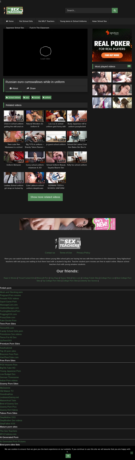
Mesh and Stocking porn (11, 292)
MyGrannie (5, 388)
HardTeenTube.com (9, 357)
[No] (131, 453)
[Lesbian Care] (101, 90)
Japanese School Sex (15, 28)
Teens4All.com (7, 328)
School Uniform (14, 97)
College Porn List (108, 278)
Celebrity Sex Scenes (89, 281)
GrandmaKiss (6, 394)
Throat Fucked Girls (26, 278)
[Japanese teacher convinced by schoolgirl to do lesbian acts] (122, 102)
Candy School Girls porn (11, 331)
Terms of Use (66, 253)
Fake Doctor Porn (8, 320)
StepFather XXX (7, 424)
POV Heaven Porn (8, 365)
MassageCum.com (9, 305)
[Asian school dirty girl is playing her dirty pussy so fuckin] (101, 102)
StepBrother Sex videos (11, 420)
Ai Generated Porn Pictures (13, 441)
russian (37, 97)
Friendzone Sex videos (11, 334)
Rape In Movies (10, 278)
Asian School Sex (99, 21)
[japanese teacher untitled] (101, 77)
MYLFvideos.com (8, 434)
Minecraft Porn (43, 278)
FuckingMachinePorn (10, 311)
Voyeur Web (65, 278)
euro (27, 97)
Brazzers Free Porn (9, 354)
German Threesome (9, 377)
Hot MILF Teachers (46, 21)
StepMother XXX (8, 417)
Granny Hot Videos (9, 410)
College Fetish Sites (90, 278)
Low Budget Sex (7, 374)
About (15, 88)
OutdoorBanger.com (9, 308)
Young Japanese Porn (10, 371)
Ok (68, 456)
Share (32, 88)
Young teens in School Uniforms (73, 21)
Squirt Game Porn (8, 302)
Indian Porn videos (9, 380)
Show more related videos (45, 197)
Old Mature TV (7, 391)
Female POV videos (9, 298)
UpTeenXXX (6, 340)
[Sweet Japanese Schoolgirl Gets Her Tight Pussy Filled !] (122, 77)
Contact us (50, 253)
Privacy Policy (83, 253)
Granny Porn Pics (8, 407)
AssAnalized (6, 348)
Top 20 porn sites (8, 351)
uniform (48, 97)
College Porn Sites (70, 281)
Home (11, 21)
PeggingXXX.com (8, 314)
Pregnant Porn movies (10, 295)
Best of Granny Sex (9, 404)
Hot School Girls (26, 21)
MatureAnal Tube (8, 400)
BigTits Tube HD (7, 368)
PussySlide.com (7, 317)
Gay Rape (54, 278)
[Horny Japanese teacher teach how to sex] (122, 90)
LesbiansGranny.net (9, 397)
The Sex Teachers (8, 431)
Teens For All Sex (8, 337)
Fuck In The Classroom (39, 28)
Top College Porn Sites (51, 281)
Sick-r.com (76, 278)
